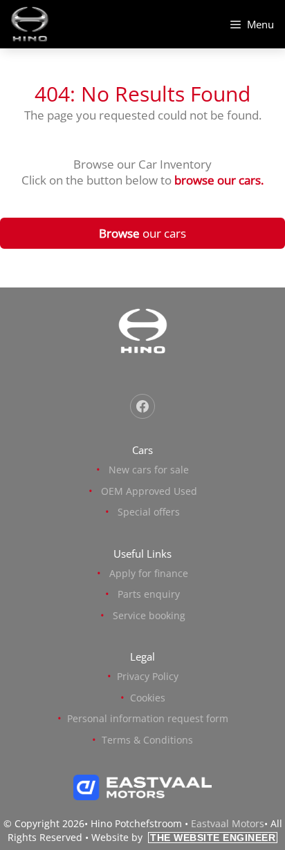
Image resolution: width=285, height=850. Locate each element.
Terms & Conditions (147, 739)
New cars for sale (149, 469)
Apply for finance (148, 573)
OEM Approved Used (149, 491)
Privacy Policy (147, 676)
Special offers (149, 511)
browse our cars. (219, 180)
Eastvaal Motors (227, 823)
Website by (183, 837)
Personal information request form (147, 718)
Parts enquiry (149, 594)
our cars (142, 233)
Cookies (147, 697)
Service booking (149, 615)
